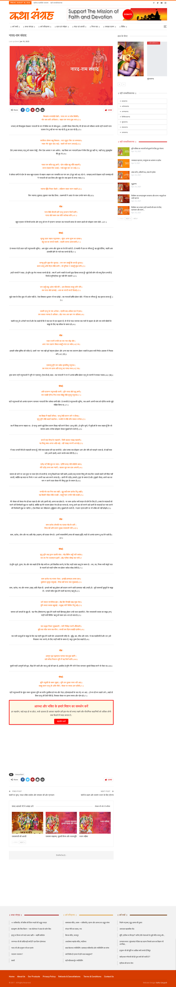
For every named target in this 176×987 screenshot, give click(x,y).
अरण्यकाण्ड (125, 112)
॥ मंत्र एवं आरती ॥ (79, 26)
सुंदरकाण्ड (124, 122)
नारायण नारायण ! (17, 954)
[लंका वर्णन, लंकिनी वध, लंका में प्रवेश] (124, 175)
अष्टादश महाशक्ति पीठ (126, 929)
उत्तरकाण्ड (125, 132)
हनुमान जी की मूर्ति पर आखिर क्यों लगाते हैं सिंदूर (135, 950)
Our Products (34, 976)
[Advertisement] (61, 748)
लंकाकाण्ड (125, 127)
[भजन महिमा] (95, 823)
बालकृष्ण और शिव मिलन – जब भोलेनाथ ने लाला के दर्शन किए (31, 929)
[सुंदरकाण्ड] (142, 59)
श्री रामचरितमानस (56, 3)
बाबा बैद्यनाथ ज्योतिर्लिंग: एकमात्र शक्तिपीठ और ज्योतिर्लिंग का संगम (87, 948)
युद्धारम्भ (134, 184)
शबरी (13, 960)
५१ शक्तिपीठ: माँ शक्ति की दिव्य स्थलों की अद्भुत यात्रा (29, 922)
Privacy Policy (49, 976)
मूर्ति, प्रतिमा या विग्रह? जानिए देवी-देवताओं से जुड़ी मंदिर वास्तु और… (142, 935)
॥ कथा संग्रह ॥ (29, 26)
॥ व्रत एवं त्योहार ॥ (61, 26)
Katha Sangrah (161, 983)
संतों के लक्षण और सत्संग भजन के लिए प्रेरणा (97, 795)
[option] (142, 62)
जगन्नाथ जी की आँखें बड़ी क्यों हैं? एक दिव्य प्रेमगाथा (28, 941)
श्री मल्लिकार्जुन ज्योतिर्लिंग (74, 960)
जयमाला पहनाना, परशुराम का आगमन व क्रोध (146, 160)
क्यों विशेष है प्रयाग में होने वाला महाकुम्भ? (78, 954)
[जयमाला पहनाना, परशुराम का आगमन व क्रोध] (124, 163)
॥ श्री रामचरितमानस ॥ (124, 43)
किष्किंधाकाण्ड (126, 117)
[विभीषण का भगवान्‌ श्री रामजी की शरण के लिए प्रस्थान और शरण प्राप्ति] (124, 210)
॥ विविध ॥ (123, 26)
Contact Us (109, 976)
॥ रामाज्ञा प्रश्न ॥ (109, 26)
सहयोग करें (61, 721)
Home (11, 976)
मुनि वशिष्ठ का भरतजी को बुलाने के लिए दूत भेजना (147, 148)
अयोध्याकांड (125, 106)
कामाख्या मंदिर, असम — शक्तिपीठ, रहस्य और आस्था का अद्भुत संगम (87, 922)
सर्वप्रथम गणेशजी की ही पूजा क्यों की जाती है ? (134, 957)
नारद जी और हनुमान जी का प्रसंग (22, 948)
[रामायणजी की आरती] (27, 823)
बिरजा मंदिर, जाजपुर (72, 935)
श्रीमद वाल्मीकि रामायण (41, 3)
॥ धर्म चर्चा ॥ (15, 26)
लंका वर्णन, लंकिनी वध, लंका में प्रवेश (143, 172)
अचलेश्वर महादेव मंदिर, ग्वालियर (75, 941)
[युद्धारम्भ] (124, 187)
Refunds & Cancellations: (69, 976)
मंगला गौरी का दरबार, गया (73, 929)
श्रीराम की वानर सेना (126, 963)
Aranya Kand (19, 774)
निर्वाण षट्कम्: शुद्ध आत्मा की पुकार (130, 922)
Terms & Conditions (92, 976)
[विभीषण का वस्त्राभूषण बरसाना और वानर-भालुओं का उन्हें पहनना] (124, 198)
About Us (21, 976)
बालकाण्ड (124, 101)
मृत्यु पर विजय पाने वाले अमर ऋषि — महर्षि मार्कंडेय (28, 935)
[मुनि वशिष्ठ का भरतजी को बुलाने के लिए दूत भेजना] (124, 151)
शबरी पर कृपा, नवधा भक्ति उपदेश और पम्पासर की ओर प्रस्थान (31, 795)
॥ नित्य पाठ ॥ (95, 26)
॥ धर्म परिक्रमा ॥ (44, 26)
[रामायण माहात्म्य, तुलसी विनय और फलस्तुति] (61, 823)
